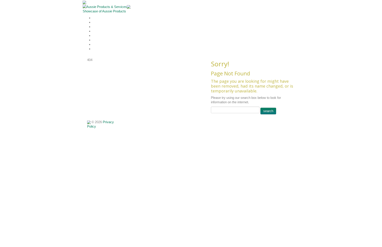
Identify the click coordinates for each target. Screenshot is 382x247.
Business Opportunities (107, 44)
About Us (98, 22)
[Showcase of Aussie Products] (89, 122)
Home (96, 18)
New (95, 36)
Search (97, 31)
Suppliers (98, 27)
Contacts (98, 40)
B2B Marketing (102, 49)
